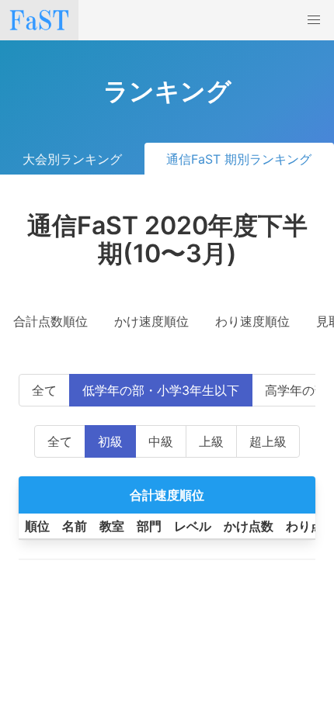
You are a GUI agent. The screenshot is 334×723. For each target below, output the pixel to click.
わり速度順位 (252, 321)
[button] (314, 20)
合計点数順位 (50, 321)
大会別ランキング (72, 159)
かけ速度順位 (151, 321)
